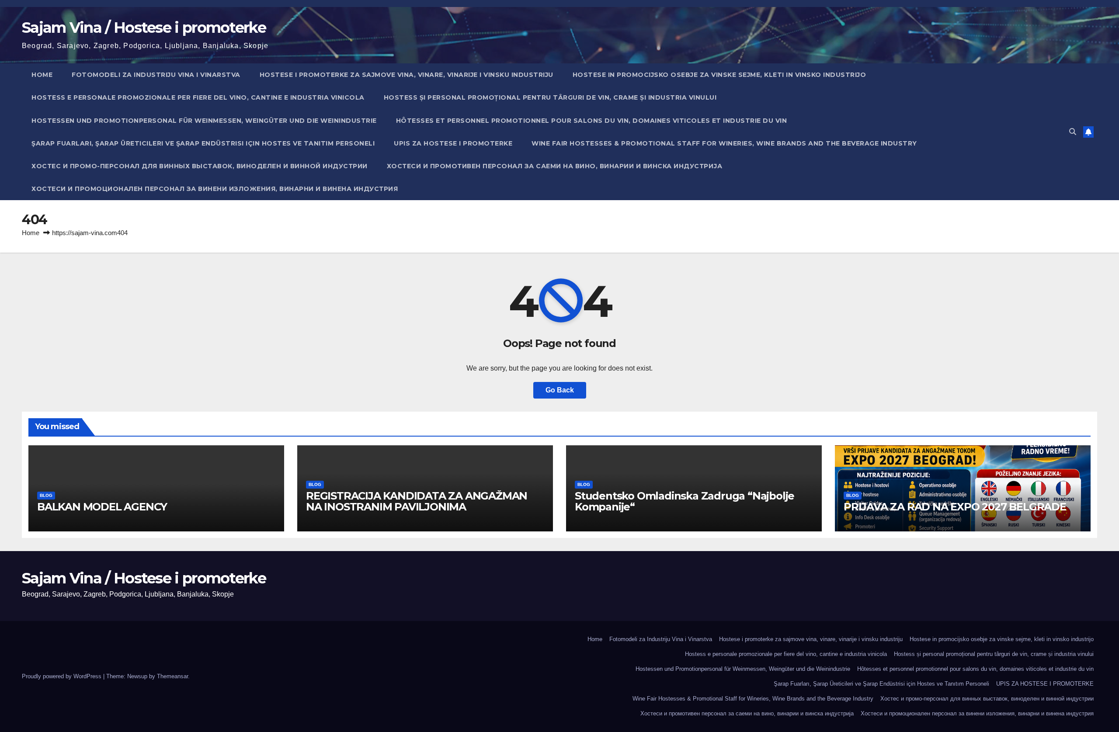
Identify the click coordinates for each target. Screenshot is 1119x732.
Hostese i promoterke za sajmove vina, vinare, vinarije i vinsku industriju (406, 75)
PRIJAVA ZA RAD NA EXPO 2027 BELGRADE (955, 506)
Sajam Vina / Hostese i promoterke (144, 27)
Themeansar (172, 676)
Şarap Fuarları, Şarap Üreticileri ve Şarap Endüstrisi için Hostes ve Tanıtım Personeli (203, 143)
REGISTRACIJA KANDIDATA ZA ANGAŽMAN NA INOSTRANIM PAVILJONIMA (416, 501)
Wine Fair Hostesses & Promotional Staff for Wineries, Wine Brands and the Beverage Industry (724, 143)
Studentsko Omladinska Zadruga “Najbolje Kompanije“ (684, 501)
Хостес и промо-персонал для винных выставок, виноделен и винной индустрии (199, 166)
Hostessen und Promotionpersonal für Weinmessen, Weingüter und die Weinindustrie (204, 121)
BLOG (46, 495)
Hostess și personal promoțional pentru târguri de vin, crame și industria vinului (550, 97)
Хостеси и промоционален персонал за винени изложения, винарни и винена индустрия (214, 189)
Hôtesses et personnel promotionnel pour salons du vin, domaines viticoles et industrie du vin (591, 121)
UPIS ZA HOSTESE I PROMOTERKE (453, 143)
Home (41, 75)
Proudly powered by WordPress (62, 676)
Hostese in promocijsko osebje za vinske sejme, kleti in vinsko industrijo (719, 75)
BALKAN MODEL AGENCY (102, 506)
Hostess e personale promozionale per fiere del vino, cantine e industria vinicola (198, 97)
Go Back (560, 390)
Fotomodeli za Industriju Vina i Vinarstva (156, 75)
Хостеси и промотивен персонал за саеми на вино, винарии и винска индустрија (555, 166)
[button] (1072, 131)
